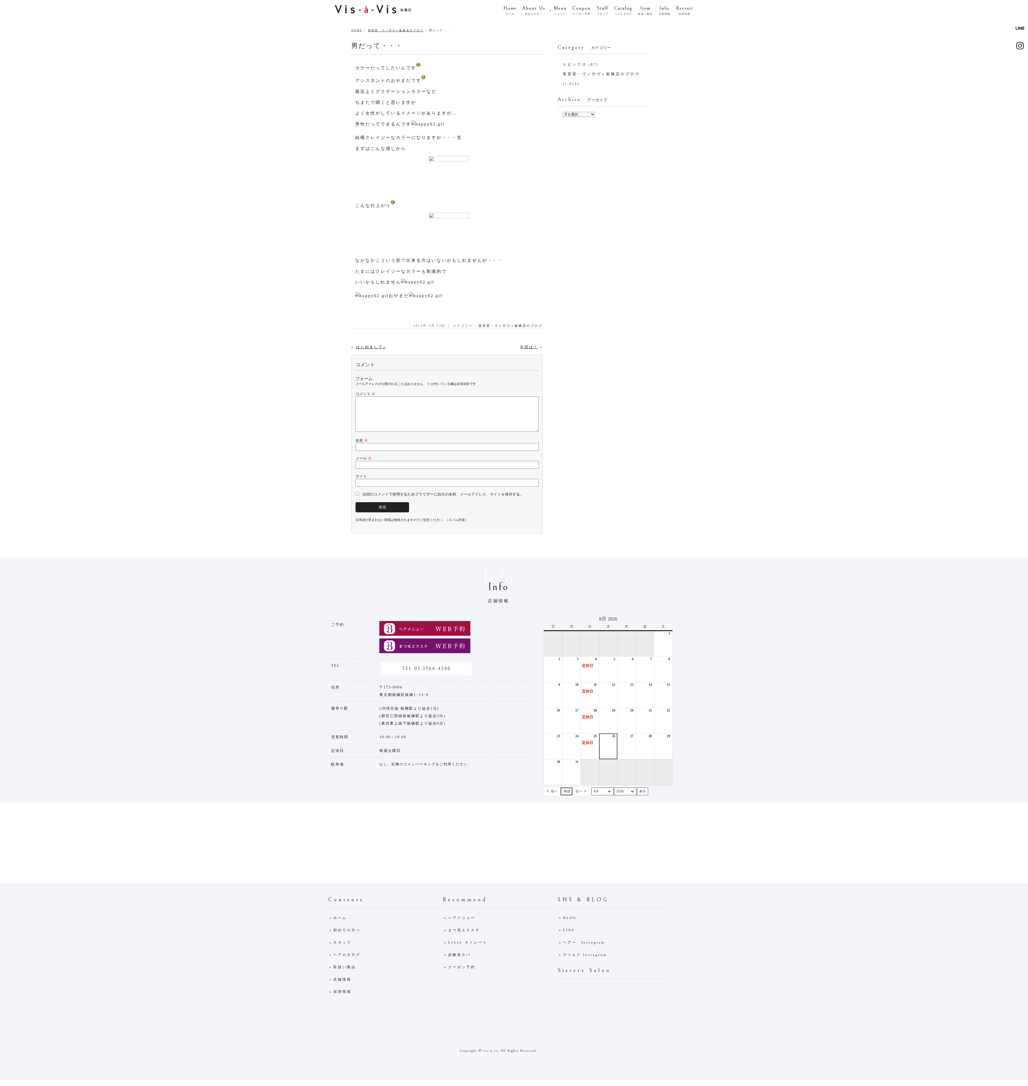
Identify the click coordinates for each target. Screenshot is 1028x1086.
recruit (684, 10)
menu (560, 10)
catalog (623, 10)
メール (364, 458)
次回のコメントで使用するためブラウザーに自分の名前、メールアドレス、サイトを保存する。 (443, 494)
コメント (365, 394)
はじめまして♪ (371, 347)
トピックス (575, 64)
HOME (356, 30)
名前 (362, 440)
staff (603, 10)
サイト (361, 476)
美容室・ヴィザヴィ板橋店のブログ (396, 30)
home (510, 10)
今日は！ (529, 347)
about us (533, 10)
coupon (581, 10)
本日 (567, 791)
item (645, 10)
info (664, 10)
